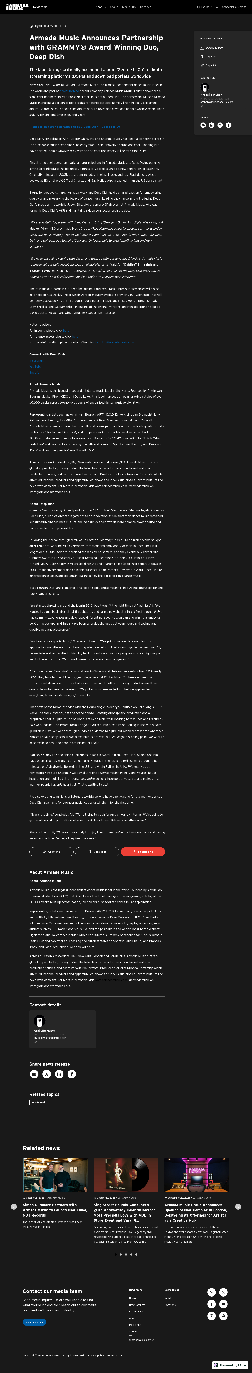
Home (132, 1298)
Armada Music (38, 1102)
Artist (167, 1298)
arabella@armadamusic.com (50, 1037)
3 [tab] (126, 1254)
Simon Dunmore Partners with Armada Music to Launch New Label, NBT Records (55, 1210)
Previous (14, 1207)
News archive (137, 1304)
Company (170, 1304)
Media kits (129, 6)
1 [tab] (116, 1254)
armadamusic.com (232, 7)
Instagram (36, 360)
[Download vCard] (89, 1017)
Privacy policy (96, 1355)
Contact (145, 6)
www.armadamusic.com (111, 980)
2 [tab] (121, 1254)
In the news (136, 1311)
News (99, 6)
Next (238, 1207)
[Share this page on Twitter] (46, 1074)
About (114, 6)
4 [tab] (131, 1254)
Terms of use (114, 1355)
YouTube (35, 366)
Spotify (34, 372)
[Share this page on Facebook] (71, 1074)
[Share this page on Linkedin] (59, 1074)
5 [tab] (136, 1254)
